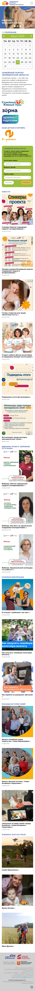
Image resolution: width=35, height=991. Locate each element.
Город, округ (9, 174)
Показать (26, 182)
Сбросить (8, 182)
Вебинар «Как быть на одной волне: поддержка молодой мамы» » (17, 526)
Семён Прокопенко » (10, 870)
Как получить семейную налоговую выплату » (17, 653)
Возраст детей (9, 167)
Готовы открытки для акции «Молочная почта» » (14, 314)
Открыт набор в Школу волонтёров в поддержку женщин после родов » (17, 356)
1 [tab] (15, 26)
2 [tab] (17, 26)
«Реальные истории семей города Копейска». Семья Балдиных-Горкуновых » (16, 825)
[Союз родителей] (10, 958)
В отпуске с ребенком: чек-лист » (16, 612)
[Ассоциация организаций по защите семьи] (23, 958)
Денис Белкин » (8, 908)
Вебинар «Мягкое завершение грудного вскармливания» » (14, 484)
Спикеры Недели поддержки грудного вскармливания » (14, 228)
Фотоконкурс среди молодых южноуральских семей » (14, 438)
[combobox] (17, 164)
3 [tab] (20, 26)
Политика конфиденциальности (17, 980)
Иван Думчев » (8, 946)
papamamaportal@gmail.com (22, 977)
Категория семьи (10, 160)
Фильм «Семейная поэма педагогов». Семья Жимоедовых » (16, 740)
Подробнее (16, 11)
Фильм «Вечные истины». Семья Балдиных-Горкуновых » (15, 782)
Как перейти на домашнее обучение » (17, 695)
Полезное (10, 32)
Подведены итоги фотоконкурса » (16, 397)
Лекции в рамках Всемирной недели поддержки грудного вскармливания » (17, 271)
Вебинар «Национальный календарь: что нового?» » (17, 568)
